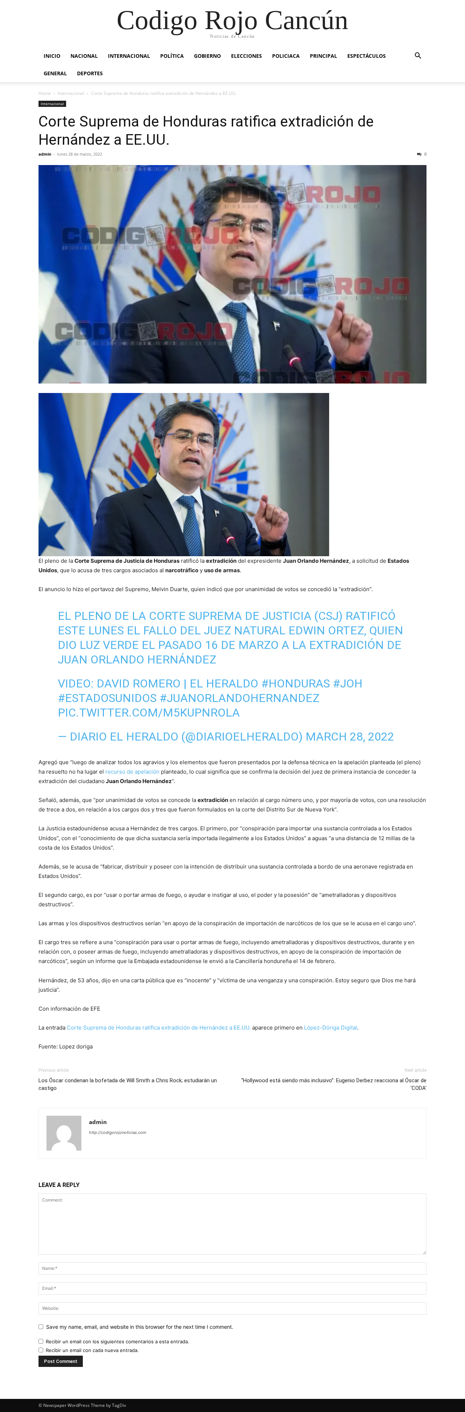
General (55, 73)
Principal (323, 55)
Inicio (52, 55)
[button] (417, 56)
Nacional (84, 55)
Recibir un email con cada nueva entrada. (92, 1350)
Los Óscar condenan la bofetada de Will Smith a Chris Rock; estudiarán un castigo (128, 1084)
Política (172, 55)
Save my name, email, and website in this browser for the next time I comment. (139, 1327)
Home (45, 93)
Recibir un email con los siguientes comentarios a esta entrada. (117, 1341)
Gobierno (207, 55)
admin (45, 154)
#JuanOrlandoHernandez (239, 698)
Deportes (90, 73)
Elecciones (246, 55)
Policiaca (286, 55)
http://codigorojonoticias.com (117, 1132)
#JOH (348, 683)
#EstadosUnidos (107, 698)
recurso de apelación (132, 771)
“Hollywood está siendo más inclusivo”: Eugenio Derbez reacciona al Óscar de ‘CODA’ (333, 1084)
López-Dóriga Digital (330, 1027)
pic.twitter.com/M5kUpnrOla (149, 712)
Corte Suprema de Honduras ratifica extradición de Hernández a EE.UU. (159, 1027)
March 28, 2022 (350, 736)
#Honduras (295, 683)
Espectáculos (366, 55)
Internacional (129, 55)
